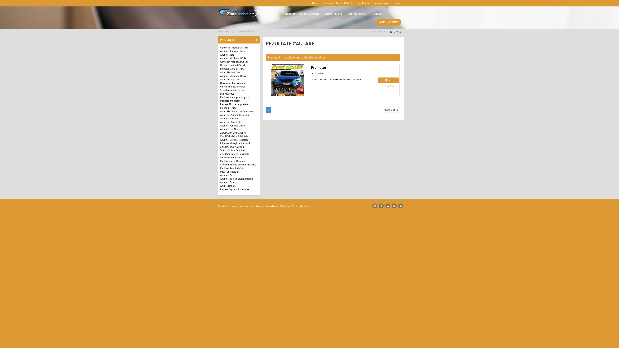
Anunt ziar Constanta (230, 122)
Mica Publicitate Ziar (230, 172)
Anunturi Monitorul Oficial (233, 58)
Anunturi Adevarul (229, 119)
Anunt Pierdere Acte (230, 73)
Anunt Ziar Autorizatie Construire (236, 112)
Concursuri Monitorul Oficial (234, 48)
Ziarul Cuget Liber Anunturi (233, 133)
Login (373, 32)
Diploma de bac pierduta (232, 83)
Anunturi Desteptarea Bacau (234, 140)
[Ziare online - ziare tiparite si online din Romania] (239, 13)
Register (382, 32)
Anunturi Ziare (227, 182)
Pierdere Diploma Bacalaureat (235, 189)
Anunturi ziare (227, 55)
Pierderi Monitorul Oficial (232, 69)
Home (220, 32)
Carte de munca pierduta (232, 87)
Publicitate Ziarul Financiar (233, 161)
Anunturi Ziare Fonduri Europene (236, 179)
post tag (230, 32)
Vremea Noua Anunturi (231, 158)
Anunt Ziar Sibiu (228, 186)
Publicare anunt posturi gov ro (235, 97)
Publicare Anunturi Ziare (232, 168)
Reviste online (317, 73)
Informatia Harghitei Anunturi (235, 143)
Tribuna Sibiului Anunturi (232, 151)
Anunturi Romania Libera (232, 51)
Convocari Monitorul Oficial (234, 62)
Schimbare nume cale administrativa (238, 165)
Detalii (388, 80)
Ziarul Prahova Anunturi (232, 147)
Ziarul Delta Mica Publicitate (234, 136)
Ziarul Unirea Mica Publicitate (234, 154)
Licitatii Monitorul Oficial (232, 65)
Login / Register (389, 22)
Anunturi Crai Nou (229, 129)
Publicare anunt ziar (230, 101)
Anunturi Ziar (226, 175)
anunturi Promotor (245, 32)
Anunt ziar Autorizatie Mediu (234, 115)
